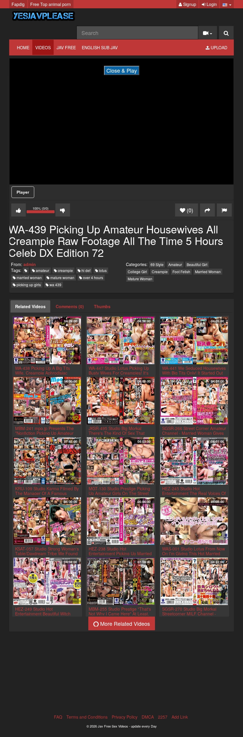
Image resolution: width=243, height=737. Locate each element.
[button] (227, 4)
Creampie (160, 271)
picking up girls (28, 284)
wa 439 (55, 284)
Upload (218, 47)
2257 (162, 717)
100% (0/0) (44, 211)
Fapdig (18, 4)
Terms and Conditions (87, 717)
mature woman (61, 277)
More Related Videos (124, 623)
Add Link (180, 717)
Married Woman (208, 271)
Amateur (175, 264)
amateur (42, 270)
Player (23, 192)
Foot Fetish (181, 271)
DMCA (148, 717)
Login (211, 4)
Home (23, 47)
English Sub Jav (100, 47)
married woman (29, 277)
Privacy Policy (125, 717)
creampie (65, 270)
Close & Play (121, 70)
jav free (66, 47)
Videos (43, 47)
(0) (189, 210)
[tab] (30, 306)
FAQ (58, 717)
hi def (85, 270)
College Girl (137, 271)
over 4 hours (92, 277)
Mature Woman (140, 278)
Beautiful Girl (197, 264)
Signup (189, 4)
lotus (102, 270)
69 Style (157, 264)
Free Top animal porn (50, 4)
